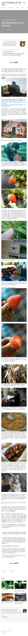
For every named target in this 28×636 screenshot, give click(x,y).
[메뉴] (25, 3)
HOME (3, 7)
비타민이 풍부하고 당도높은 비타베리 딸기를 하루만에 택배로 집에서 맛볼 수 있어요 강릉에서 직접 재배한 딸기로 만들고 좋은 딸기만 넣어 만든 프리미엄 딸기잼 (10, 44)
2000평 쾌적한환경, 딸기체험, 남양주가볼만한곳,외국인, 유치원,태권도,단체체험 (13, 54)
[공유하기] (6, 571)
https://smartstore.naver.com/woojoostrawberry (12, 39)
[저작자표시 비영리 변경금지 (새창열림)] (17, 571)
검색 (22, 3)
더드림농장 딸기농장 (8, 51)
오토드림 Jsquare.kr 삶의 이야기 (13, 3)
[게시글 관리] (8, 571)
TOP (25, 631)
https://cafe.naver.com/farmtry (10, 49)
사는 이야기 (10, 7)
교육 (22, 7)
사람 (17, 7)
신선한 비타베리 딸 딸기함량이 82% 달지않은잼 (9, 42)
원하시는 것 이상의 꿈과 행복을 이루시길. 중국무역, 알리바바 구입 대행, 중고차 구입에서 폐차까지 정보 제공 (11, 613)
